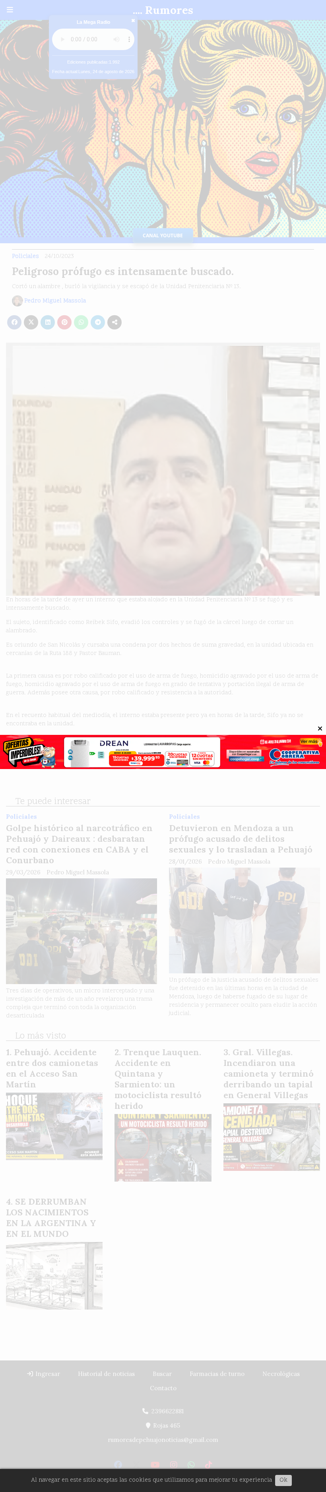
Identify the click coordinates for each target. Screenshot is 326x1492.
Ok (283, 1480)
